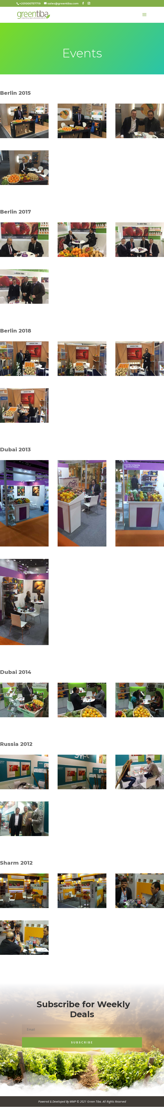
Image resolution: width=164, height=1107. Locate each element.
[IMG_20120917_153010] (24, 835)
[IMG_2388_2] (24, 184)
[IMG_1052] (139, 716)
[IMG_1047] (24, 716)
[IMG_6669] (82, 256)
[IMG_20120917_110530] (139, 788)
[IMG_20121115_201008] (24, 907)
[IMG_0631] (24, 422)
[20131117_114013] (24, 644)
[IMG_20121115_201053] (82, 907)
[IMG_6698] (139, 256)
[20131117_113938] (82, 545)
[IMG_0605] (82, 375)
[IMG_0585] (24, 375)
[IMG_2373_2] (24, 137)
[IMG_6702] (24, 303)
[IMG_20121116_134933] (139, 907)
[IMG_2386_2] (139, 137)
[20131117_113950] (139, 545)
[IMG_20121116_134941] (24, 954)
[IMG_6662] (24, 256)
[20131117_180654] (24, 545)
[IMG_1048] (82, 716)
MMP (73, 1101)
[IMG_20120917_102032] (24, 788)
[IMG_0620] (139, 375)
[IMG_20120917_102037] (82, 788)
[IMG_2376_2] (82, 137)
